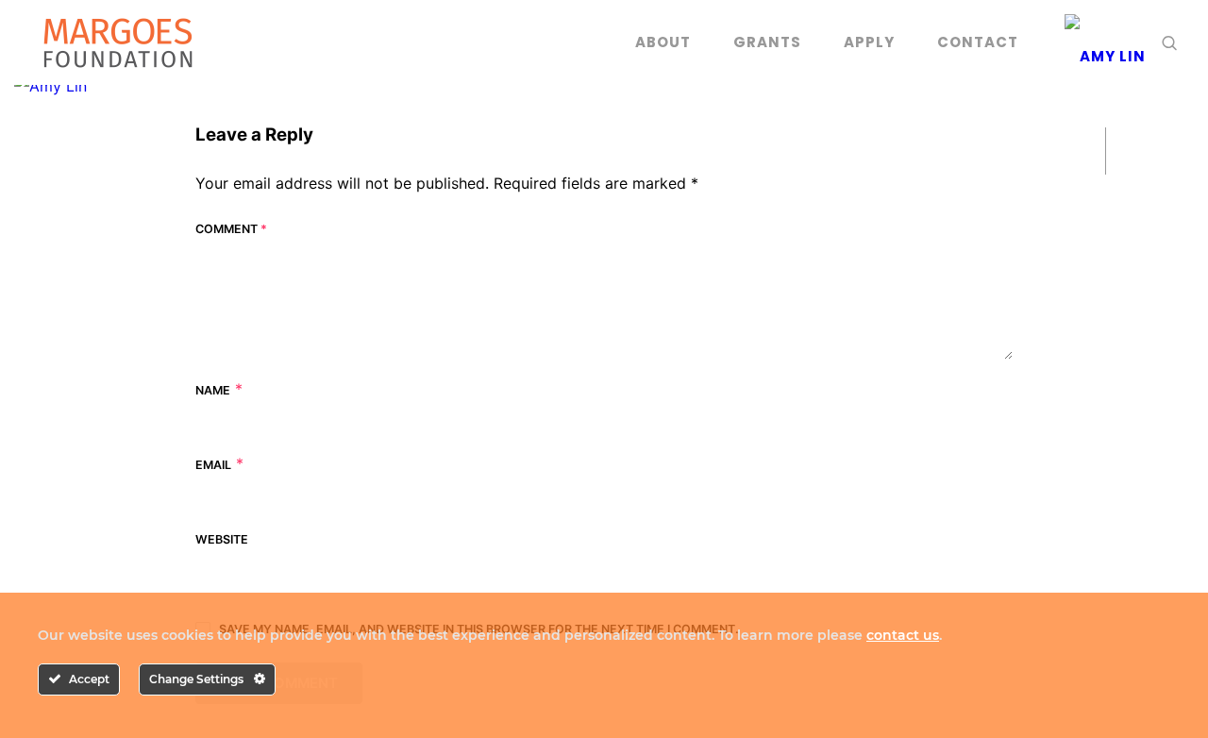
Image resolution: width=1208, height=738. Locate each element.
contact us (902, 635)
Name (212, 390)
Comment (231, 229)
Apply (869, 42)
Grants (767, 42)
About (663, 42)
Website (221, 539)
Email (213, 465)
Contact (977, 42)
